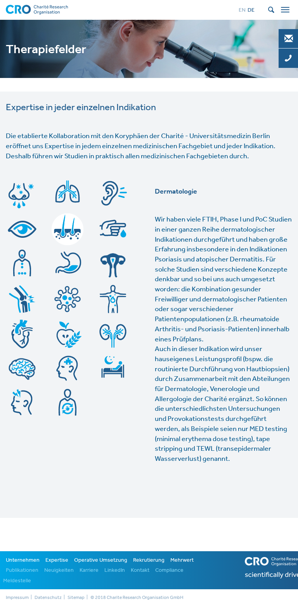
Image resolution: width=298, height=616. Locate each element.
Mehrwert (182, 559)
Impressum (17, 597)
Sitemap (76, 597)
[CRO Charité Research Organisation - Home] (37, 9)
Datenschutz (48, 597)
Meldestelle (17, 580)
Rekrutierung (149, 559)
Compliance (169, 569)
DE (251, 9)
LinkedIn (114, 569)
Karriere (89, 569)
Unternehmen (23, 559)
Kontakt (140, 569)
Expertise (56, 559)
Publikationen (22, 569)
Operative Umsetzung (100, 559)
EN (242, 9)
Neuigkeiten (59, 569)
